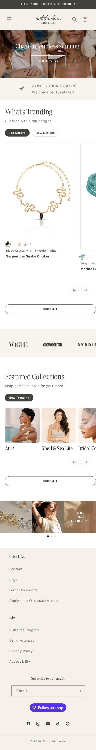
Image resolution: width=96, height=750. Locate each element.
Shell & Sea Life (57, 448)
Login (13, 580)
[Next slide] (85, 290)
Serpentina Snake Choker (28, 256)
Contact (15, 569)
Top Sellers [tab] (17, 132)
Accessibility (19, 661)
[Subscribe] (79, 690)
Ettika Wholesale (54, 741)
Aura (10, 448)
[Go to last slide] (74, 290)
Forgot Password (23, 590)
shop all (50, 309)
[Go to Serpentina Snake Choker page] (30, 244)
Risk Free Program (24, 630)
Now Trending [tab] (19, 397)
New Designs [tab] (45, 132)
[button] (9, 19)
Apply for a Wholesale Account (35, 601)
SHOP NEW (48, 60)
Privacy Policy (21, 651)
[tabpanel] (50, 228)
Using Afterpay (21, 640)
